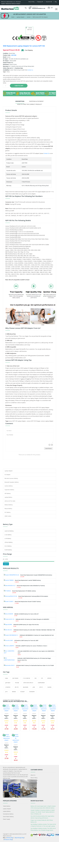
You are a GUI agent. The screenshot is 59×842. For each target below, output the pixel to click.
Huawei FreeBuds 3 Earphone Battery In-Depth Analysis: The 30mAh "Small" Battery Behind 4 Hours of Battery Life (43, 812)
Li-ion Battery (8, 534)
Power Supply (6, 819)
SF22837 (22, 691)
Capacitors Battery (9, 489)
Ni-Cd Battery (8, 546)
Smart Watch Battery (8, 816)
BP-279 (16, 687)
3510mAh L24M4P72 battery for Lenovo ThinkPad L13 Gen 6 (31, 646)
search (6, 564)
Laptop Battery (8, 497)
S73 (42, 678)
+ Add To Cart (18, 86)
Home (12, 17)
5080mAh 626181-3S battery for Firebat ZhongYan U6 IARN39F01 (32, 619)
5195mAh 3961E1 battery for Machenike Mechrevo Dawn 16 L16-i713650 (35, 665)
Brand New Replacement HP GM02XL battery (24, 591)
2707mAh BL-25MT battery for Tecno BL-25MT (26, 640)
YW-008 (17, 682)
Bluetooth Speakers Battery (12, 482)
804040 (14, 691)
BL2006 (49, 687)
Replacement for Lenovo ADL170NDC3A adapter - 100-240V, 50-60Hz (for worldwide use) (52, 717)
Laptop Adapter (21, 17)
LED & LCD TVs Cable (10, 501)
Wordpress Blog (8, 839)
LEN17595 (13, 55)
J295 (34, 687)
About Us (33, 775)
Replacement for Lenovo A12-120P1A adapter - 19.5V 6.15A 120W (6, 746)
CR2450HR (31, 691)
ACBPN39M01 (41, 682)
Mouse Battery (8, 508)
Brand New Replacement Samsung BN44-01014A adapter (33, 596)
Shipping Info (34, 780)
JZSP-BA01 (7, 682)
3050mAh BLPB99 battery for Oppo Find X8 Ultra (26, 624)
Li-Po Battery (8, 538)
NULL (8, 72)
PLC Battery (7, 512)
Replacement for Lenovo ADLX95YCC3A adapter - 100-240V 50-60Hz (25, 717)
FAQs (32, 785)
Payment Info (34, 783)
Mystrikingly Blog (19, 837)
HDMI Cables (8, 516)
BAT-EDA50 (15, 678)
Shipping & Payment (36, 101)
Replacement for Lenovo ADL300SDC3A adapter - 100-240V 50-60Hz (34, 717)
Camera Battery (9, 486)
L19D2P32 (7, 687)
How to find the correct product (29, 104)
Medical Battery (9, 504)
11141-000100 (26, 678)
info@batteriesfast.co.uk (38, 8)
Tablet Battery (6, 806)
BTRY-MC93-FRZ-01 (28, 682)
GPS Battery (8, 493)
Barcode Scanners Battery (11, 478)
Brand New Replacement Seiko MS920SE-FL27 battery (31, 585)
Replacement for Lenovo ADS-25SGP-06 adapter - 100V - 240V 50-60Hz (15, 748)
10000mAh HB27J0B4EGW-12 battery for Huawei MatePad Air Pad (37, 635)
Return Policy (34, 777)
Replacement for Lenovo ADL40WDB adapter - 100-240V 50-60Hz (15, 717)
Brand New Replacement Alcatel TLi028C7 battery (28, 601)
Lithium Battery (9, 542)
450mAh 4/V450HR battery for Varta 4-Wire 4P (26, 614)
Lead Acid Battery (9, 531)
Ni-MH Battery (8, 550)
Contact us (30, 70)
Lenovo (28, 17)
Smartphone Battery (8, 814)
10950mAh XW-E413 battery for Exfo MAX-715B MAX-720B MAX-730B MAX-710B (34, 630)
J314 (6, 691)
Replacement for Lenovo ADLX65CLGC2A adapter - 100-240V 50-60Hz (43, 717)
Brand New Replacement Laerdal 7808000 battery (28, 580)
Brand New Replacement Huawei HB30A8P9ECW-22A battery (36, 575)
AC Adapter (7, 474)
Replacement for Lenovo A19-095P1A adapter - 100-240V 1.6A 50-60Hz (6, 717)
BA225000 (25, 687)
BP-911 (41, 687)
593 (35, 678)
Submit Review (48, 448)
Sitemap (33, 788)
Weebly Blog (10, 837)
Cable (6, 678)
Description (19, 101)
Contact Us (46, 153)
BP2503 (49, 678)
